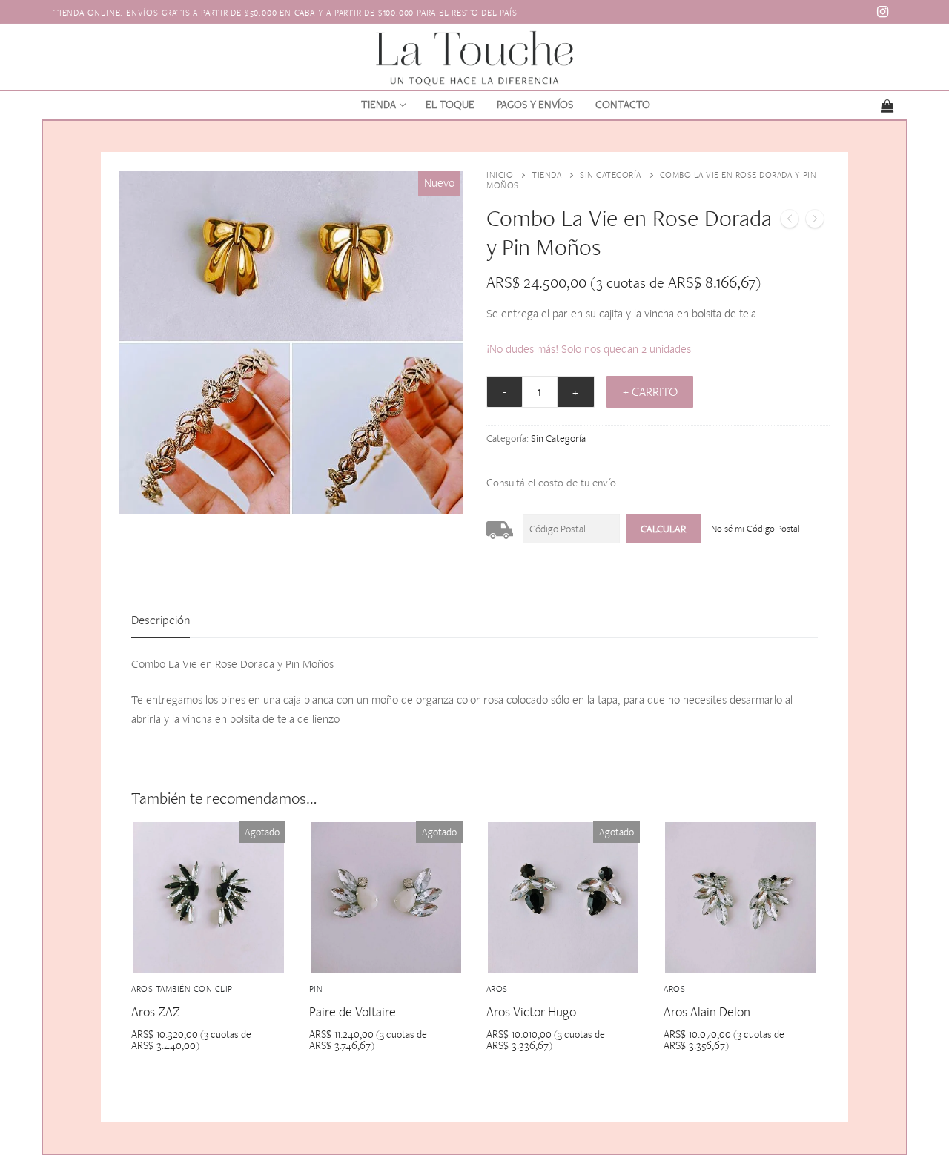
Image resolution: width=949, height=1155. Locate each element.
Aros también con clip (182, 989)
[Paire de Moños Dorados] (815, 222)
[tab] (160, 621)
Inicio (499, 175)
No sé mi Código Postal (755, 528)
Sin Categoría (610, 175)
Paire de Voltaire (352, 1011)
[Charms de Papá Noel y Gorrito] (789, 222)
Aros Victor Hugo (531, 1011)
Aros (497, 989)
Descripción (160, 620)
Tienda (546, 175)
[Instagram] (883, 12)
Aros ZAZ (155, 1011)
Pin (316, 989)
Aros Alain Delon (707, 1011)
